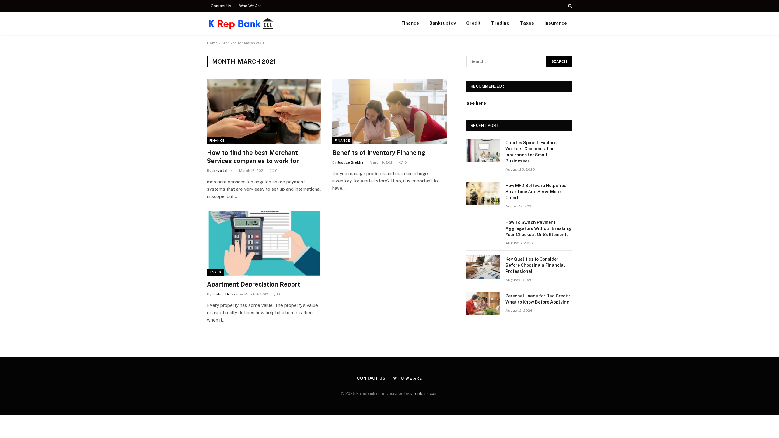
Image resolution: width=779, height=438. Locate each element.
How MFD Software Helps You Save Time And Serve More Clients (536, 191)
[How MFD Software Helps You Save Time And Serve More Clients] (483, 193)
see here (476, 103)
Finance (410, 23)
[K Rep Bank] (241, 23)
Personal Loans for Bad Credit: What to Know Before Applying (537, 299)
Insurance (555, 23)
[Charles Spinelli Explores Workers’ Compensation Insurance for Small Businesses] (483, 150)
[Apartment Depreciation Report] (264, 243)
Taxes (527, 23)
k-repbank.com (424, 393)
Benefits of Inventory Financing (378, 152)
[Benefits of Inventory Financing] (389, 111)
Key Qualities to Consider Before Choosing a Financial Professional (535, 265)
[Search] (569, 6)
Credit (473, 23)
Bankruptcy (442, 23)
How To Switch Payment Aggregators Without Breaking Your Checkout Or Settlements (538, 228)
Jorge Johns (222, 171)
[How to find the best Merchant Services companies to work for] (264, 111)
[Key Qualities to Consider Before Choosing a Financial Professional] (483, 267)
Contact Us (221, 6)
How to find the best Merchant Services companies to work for (253, 157)
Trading (500, 23)
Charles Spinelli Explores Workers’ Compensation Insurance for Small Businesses (532, 151)
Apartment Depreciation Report (253, 284)
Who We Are (250, 6)
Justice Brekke (350, 162)
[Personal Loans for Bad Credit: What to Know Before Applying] (483, 303)
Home (212, 43)
